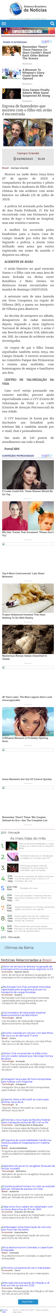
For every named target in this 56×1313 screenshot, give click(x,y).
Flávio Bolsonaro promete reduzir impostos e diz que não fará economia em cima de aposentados (33, 928)
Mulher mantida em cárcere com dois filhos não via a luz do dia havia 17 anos (26, 1042)
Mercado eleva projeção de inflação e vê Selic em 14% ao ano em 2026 (28, 1292)
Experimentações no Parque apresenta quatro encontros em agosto (35, 908)
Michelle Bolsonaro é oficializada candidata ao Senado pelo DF (36, 856)
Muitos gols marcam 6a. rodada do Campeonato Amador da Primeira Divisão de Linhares (31, 918)
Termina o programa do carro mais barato (25, 1273)
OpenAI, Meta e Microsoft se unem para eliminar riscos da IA (24, 1109)
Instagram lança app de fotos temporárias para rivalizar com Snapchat (25, 1088)
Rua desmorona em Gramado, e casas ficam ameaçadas (26, 1257)
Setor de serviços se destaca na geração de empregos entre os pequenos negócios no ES (28, 976)
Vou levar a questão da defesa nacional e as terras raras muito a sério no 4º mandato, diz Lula (34, 878)
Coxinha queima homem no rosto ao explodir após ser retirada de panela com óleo (27, 1196)
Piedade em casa (28, 888)
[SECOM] (28, 31)
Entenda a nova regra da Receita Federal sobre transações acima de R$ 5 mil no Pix (25, 1129)
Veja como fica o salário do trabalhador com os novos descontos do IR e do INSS (28, 1216)
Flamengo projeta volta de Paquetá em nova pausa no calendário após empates (34, 868)
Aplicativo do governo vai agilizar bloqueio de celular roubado (27, 1175)
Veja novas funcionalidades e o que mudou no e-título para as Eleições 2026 (36, 846)
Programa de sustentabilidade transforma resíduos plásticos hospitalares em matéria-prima (26, 1154)
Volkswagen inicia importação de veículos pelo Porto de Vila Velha (25, 1236)
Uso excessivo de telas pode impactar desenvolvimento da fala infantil (23, 1022)
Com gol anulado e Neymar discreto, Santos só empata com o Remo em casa (33, 897)
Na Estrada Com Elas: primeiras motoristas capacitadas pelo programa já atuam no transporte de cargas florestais (25, 1001)
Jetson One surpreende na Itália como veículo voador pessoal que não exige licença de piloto (28, 1067)
